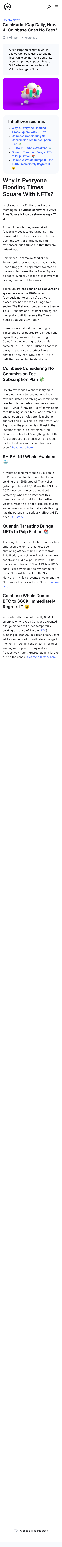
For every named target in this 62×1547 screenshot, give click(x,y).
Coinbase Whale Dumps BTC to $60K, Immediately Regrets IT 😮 (32, 164)
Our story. (17, 517)
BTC (43, 630)
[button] (56, 7)
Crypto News (11, 20)
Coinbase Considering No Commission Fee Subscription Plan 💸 (31, 140)
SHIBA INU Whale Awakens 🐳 (31, 148)
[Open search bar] (48, 6)
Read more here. (22, 447)
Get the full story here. (41, 657)
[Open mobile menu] (56, 7)
